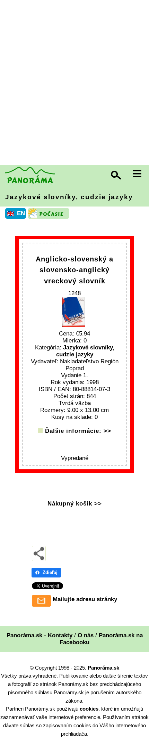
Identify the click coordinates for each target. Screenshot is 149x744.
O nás (86, 635)
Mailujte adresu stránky (85, 599)
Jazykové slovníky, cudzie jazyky (69, 197)
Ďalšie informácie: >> (78, 431)
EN (21, 213)
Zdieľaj (50, 572)
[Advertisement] (74, 83)
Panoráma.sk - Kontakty (39, 635)
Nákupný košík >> (74, 503)
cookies (89, 709)
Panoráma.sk (103, 668)
